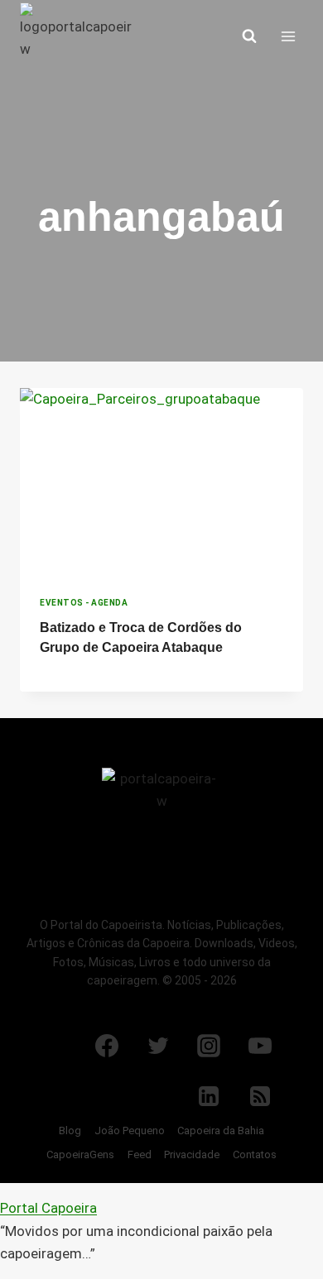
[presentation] (161, 482)
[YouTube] (260, 1046)
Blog (70, 1130)
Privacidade (191, 1154)
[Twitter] (158, 1046)
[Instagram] (209, 1046)
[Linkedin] (209, 1096)
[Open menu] (287, 36)
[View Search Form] (249, 36)
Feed (140, 1154)
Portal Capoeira (48, 1208)
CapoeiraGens (80, 1154)
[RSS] (260, 1096)
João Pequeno (129, 1130)
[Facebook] (107, 1046)
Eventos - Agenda (84, 602)
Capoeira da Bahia (220, 1130)
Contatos (255, 1154)
